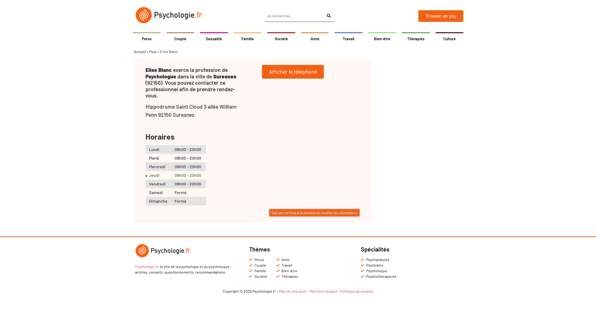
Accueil (140, 51)
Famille (247, 38)
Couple (180, 38)
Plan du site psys (292, 291)
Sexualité (214, 38)
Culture (449, 38)
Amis (315, 38)
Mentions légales (323, 291)
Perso (147, 38)
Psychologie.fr (146, 266)
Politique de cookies (356, 291)
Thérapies (415, 38)
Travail (348, 38)
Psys (153, 51)
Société (281, 38)
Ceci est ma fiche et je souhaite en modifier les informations (314, 213)
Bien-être (382, 38)
